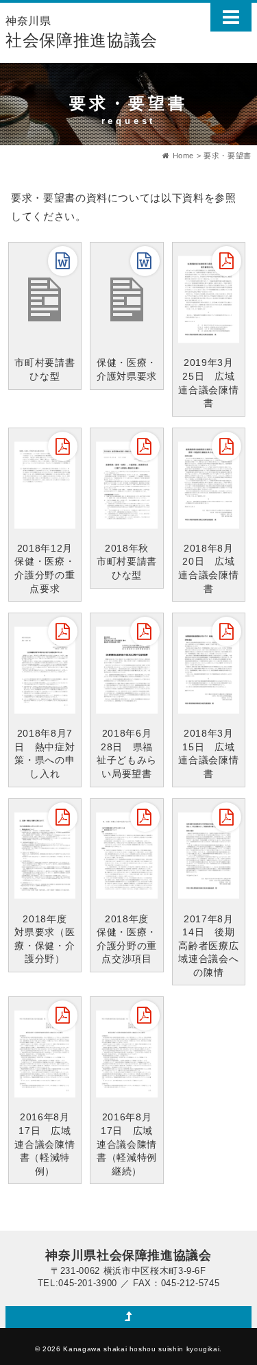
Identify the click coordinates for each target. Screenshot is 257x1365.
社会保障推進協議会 (81, 32)
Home (184, 155)
